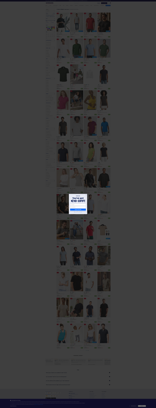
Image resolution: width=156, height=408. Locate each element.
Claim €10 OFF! (78, 209)
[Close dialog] (86, 195)
